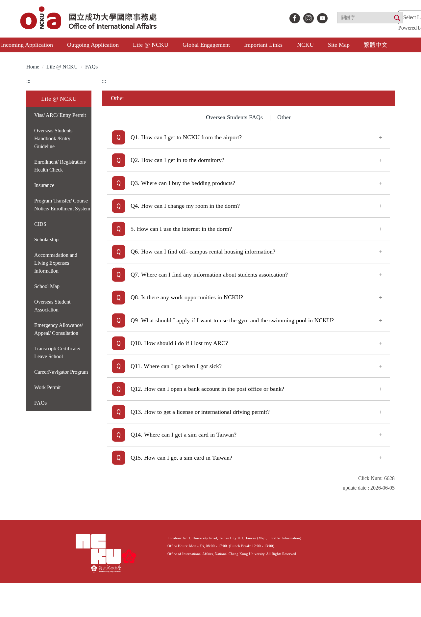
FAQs (91, 66)
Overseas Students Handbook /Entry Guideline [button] (53, 138)
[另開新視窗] (294, 18)
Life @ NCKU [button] (150, 44)
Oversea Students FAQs (234, 117)
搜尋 (396, 18)
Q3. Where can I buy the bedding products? (183, 183)
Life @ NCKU (62, 66)
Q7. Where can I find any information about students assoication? (209, 274)
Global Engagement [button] (206, 44)
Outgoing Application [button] (93, 44)
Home (32, 66)
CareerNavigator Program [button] (61, 372)
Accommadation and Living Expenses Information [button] (55, 263)
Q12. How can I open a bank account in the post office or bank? (207, 389)
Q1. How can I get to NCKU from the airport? (186, 137)
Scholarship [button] (46, 239)
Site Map (339, 44)
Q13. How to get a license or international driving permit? (200, 412)
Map (262, 538)
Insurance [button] (44, 185)
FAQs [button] (40, 403)
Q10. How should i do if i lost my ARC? (179, 343)
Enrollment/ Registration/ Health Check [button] (60, 166)
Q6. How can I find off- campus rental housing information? (203, 251)
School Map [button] (47, 286)
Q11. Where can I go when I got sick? (176, 366)
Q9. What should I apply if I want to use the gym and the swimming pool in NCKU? (232, 320)
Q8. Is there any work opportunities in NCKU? (187, 297)
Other (284, 117)
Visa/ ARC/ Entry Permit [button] (60, 115)
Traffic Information (285, 538)
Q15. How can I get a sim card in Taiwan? (181, 457)
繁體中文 (375, 44)
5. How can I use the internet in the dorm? (181, 229)
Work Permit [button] (47, 387)
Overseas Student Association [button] (52, 305)
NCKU (305, 44)
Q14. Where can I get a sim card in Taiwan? (183, 434)
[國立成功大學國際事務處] (89, 18)
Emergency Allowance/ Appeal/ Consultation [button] (58, 329)
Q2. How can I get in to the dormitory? (177, 160)
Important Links (263, 44)
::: (28, 81)
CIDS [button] (40, 224)
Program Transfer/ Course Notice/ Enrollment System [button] (62, 204)
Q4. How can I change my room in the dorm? (185, 205)
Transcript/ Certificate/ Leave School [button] (57, 352)
